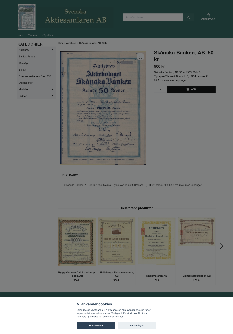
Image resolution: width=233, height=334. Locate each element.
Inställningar (137, 325)
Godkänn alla (96, 325)
